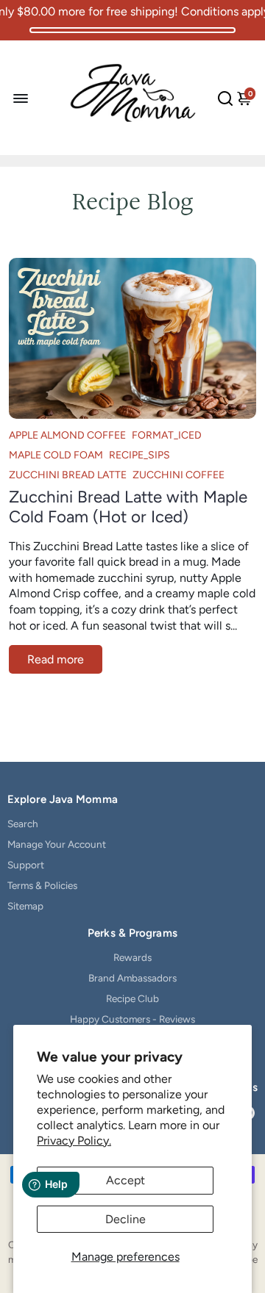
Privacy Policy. (74, 1141)
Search (22, 823)
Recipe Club (132, 998)
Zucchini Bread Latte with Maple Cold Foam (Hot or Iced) (128, 507)
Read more (55, 659)
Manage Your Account (56, 844)
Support (25, 865)
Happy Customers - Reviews (132, 1019)
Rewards (132, 957)
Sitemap (25, 906)
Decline (125, 1219)
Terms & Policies (42, 885)
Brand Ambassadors (132, 978)
